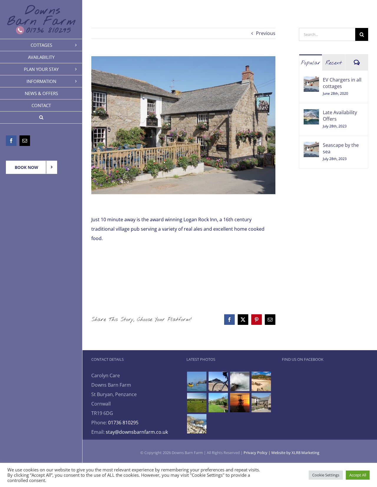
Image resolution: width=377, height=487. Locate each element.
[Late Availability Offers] (311, 114)
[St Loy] (196, 423)
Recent (333, 63)
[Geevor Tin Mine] (239, 402)
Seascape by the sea (341, 148)
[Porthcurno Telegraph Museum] (218, 402)
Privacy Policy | (257, 452)
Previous (265, 33)
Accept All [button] (357, 475)
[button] (41, 118)
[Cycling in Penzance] (218, 381)
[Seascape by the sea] (311, 146)
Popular (310, 63)
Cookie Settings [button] (325, 475)
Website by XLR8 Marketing (295, 452)
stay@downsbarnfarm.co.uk (137, 432)
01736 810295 (123, 422)
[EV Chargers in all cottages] (311, 81)
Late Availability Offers (340, 115)
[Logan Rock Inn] (261, 402)
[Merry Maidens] (196, 402)
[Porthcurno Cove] (261, 381)
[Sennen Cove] (239, 381)
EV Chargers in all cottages (342, 83)
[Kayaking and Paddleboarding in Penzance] (196, 381)
